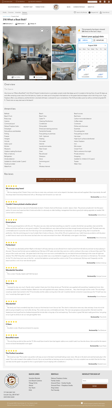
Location (39, 77)
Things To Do (40, 7)
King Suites (55, 388)
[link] (46, 31)
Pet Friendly (55, 390)
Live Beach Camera (35, 381)
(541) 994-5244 (9, 397)
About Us (91, 7)
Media (4, 12)
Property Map (27, 7)
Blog (68, 7)
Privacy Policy (25, 405)
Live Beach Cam (92, 1)
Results (6, 16)
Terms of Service (98, 405)
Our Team (32, 388)
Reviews (24, 12)
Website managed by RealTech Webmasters (94, 403)
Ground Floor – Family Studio (61, 383)
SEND (94, 386)
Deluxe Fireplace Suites (59, 378)
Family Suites (55, 381)
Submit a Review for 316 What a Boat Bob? (56, 180)
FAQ (30, 390)
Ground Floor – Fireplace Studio (62, 385)
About (31, 385)
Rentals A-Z (31, 405)
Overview (11, 12)
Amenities (18, 12)
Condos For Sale (79, 7)
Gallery (17, 77)
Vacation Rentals (14, 7)
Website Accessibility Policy (14, 405)
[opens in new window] (100, 2)
